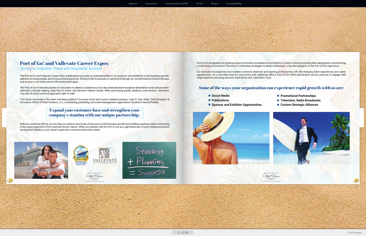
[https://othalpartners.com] (94, 177)
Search (133, 3)
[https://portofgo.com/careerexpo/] (104, 154)
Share (214, 3)
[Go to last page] (203, 232)
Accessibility (234, 3)
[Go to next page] (197, 232)
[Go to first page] (162, 232)
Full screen (355, 232)
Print (200, 3)
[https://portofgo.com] (81, 155)
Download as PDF (177, 3)
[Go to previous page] (169, 232)
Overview (151, 3)
